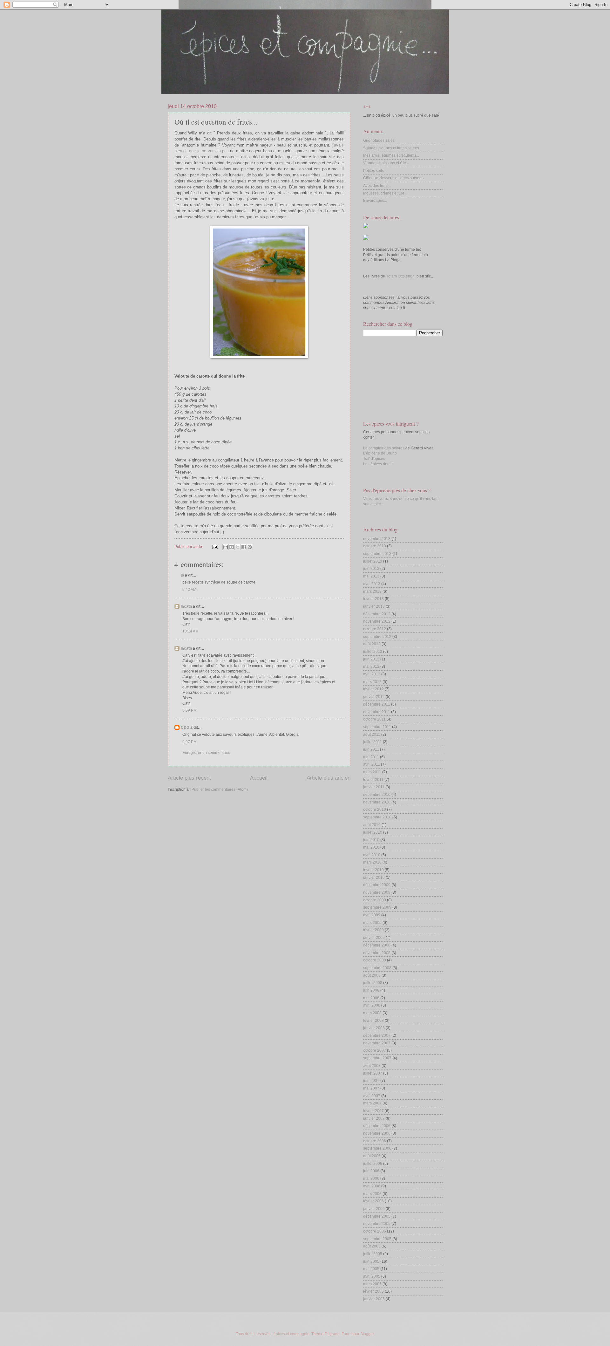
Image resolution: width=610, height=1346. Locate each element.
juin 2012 (371, 659)
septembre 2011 (377, 727)
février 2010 (373, 870)
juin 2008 (371, 990)
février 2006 (373, 1201)
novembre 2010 (376, 802)
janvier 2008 (374, 1028)
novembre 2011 (376, 712)
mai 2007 (371, 1088)
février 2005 (373, 1291)
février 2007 (373, 1111)
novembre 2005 (376, 1223)
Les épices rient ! (377, 464)
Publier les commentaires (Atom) (220, 789)
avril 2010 (371, 855)
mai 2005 (371, 1269)
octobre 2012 (374, 629)
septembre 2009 (377, 907)
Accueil (259, 778)
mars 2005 (372, 1284)
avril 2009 (371, 915)
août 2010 (372, 825)
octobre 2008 (374, 960)
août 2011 (371, 734)
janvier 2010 (374, 877)
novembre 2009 (376, 892)
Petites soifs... (375, 170)
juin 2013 (371, 568)
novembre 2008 (376, 953)
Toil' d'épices (374, 458)
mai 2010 (371, 847)
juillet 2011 (372, 742)
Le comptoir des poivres (383, 448)
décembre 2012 (376, 614)
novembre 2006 (376, 1133)
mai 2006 (371, 1178)
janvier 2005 (374, 1299)
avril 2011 (371, 764)
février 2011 (373, 779)
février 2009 (373, 930)
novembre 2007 (376, 1043)
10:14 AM (190, 631)
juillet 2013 (372, 561)
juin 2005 (371, 1261)
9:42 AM (189, 589)
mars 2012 (372, 682)
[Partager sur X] (237, 547)
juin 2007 (371, 1080)
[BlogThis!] (231, 547)
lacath (186, 606)
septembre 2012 (377, 636)
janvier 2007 (374, 1118)
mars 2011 (372, 772)
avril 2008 (371, 1005)
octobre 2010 (374, 809)
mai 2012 (371, 666)
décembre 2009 (376, 885)
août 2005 (372, 1246)
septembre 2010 (377, 817)
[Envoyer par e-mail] (225, 547)
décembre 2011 (376, 704)
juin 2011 (371, 749)
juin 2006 (371, 1171)
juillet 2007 (372, 1073)
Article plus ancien (328, 778)
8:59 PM (189, 710)
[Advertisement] (395, 377)
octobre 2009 (374, 900)
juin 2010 (371, 839)
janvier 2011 (373, 787)
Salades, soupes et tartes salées (391, 148)
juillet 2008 (372, 982)
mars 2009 (372, 922)
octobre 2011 (374, 719)
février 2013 (373, 599)
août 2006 (372, 1156)
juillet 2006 (372, 1163)
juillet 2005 (372, 1254)
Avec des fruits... (377, 185)
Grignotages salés (379, 140)
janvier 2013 (374, 606)
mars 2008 (372, 1013)
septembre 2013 (377, 553)
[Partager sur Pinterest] (250, 547)
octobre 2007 (374, 1050)
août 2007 (372, 1065)
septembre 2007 (377, 1058)
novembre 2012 (376, 621)
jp (182, 575)
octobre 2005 (374, 1231)
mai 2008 (371, 998)
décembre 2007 (376, 1035)
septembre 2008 (377, 968)
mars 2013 (372, 591)
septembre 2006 (377, 1148)
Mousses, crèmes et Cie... (385, 193)
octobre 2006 (374, 1141)
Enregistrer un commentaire (206, 752)
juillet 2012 (372, 651)
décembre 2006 (376, 1126)
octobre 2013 (374, 546)
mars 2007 (372, 1103)
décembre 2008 (376, 945)
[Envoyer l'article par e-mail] (214, 546)
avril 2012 (371, 674)
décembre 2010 (376, 794)
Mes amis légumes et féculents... (391, 155)
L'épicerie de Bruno (380, 453)
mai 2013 (371, 576)
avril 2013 (371, 584)
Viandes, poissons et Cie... (386, 163)
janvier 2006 (374, 1208)
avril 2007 (371, 1096)
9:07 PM (189, 742)
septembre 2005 (377, 1239)
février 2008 (373, 1020)
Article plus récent (189, 778)
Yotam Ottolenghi (401, 276)
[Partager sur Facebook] (244, 547)
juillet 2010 (372, 832)
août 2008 (372, 975)
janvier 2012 (374, 696)
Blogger (367, 1334)
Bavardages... (375, 200)
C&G (185, 727)
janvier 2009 (374, 937)
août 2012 (372, 644)
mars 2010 (372, 862)
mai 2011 (371, 757)
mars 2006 (372, 1194)
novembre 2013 (376, 538)
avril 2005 (371, 1276)
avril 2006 (371, 1186)
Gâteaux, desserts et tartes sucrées (393, 178)
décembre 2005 (376, 1216)
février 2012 (373, 689)
